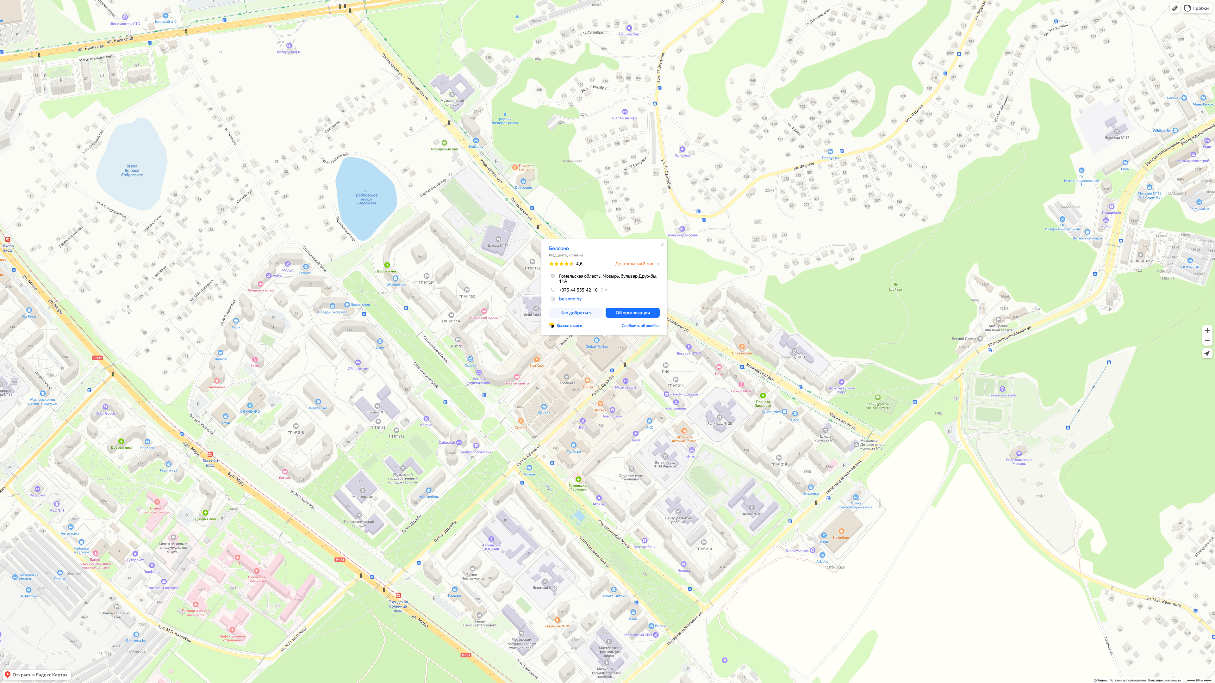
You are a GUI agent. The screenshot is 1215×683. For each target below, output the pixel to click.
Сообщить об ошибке (641, 325)
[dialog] (604, 287)
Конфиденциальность (1164, 680)
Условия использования (1128, 680)
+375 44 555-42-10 (578, 289)
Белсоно (559, 248)
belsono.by (570, 298)
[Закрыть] (662, 244)
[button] (1175, 8)
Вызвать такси (569, 325)
